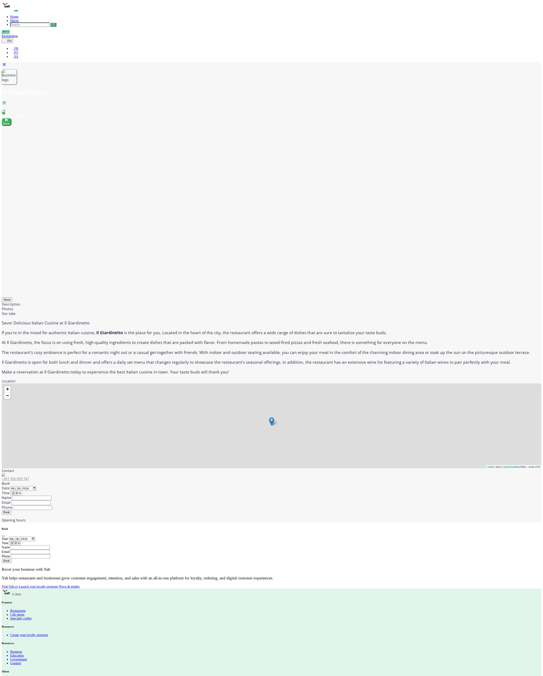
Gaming (15, 663)
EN (9, 40)
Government (18, 659)
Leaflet (490, 466)
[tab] (7, 299)
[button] (5, 65)
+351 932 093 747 (15, 478)
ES (15, 56)
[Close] (3, 536)
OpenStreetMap (511, 466)
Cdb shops (17, 614)
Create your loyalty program (29, 635)
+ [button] (7, 389)
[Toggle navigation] (16, 10)
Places (14, 20)
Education (17, 655)
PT (15, 52)
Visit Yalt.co (10, 586)
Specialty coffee (21, 618)
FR (15, 48)
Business (16, 651)
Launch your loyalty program (38, 586)
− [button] (7, 395)
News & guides (69, 586)
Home (14, 16)
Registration (10, 36)
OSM (537, 466)
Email (6, 502)
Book (6, 512)
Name (6, 497)
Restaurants (18, 611)
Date (5, 488)
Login (6, 32)
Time (6, 493)
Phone (7, 507)
